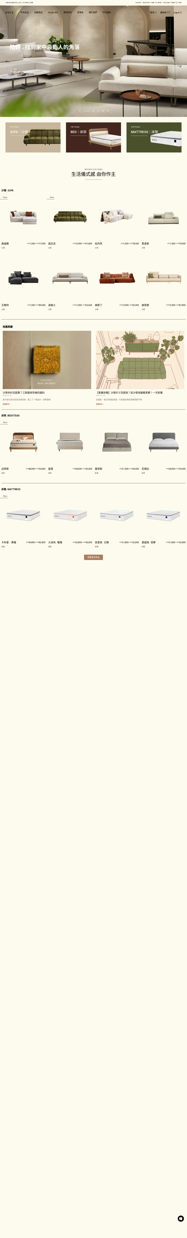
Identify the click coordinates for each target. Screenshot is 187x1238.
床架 (3, 473)
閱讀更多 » (7, 404)
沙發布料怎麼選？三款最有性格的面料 (24, 392)
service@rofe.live (13, 3)
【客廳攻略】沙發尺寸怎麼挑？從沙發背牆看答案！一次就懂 (129, 392)
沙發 (3, 248)
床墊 (3, 547)
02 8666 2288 (27, 3)
